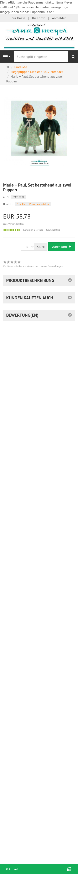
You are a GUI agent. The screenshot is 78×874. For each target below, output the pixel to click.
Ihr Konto (38, 18)
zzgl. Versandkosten (13, 223)
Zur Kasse (18, 18)
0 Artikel (12, 869)
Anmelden (59, 18)
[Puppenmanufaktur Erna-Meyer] (39, 36)
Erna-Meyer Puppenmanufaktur (33, 204)
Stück (41, 247)
